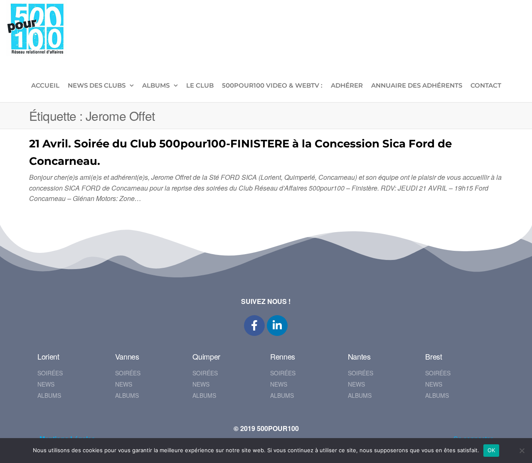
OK (491, 450)
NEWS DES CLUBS (97, 85)
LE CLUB (200, 85)
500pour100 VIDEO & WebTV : (272, 85)
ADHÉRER (347, 85)
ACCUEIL (45, 85)
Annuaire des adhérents (416, 85)
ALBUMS (156, 85)
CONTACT (485, 85)
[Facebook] (254, 325)
